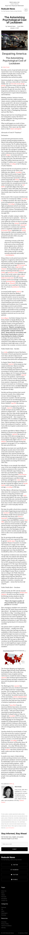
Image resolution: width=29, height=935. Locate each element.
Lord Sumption (10, 255)
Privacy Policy (5, 923)
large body (19, 267)
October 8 (6, 513)
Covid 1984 (20, 26)
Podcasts (3, 896)
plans (22, 220)
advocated (23, 225)
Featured (3, 907)
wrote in (18, 291)
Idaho (2, 911)
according (13, 164)
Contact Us (4, 900)
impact (8, 155)
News (2, 892)
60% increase (21, 265)
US (2, 909)
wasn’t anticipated (15, 129)
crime (18, 480)
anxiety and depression (20, 697)
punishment (15, 287)
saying (24, 230)
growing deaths (10, 281)
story (24, 495)
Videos (3, 894)
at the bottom (22, 474)
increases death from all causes (13, 277)
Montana (3, 915)
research (3, 269)
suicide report (11, 541)
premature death (13, 272)
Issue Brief (13, 705)
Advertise (3, 922)
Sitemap (3, 927)
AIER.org (12, 783)
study (5, 352)
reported (11, 364)
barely (17, 179)
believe (8, 749)
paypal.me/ (8, 827)
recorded (12, 716)
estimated (12, 283)
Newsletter (4, 898)
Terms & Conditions (6, 925)
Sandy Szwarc (6, 67)
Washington (4, 913)
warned (17, 223)
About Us (3, 891)
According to (5, 318)
